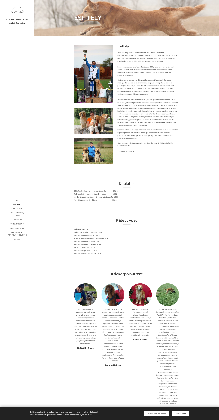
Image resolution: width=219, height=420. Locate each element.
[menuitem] (17, 200)
